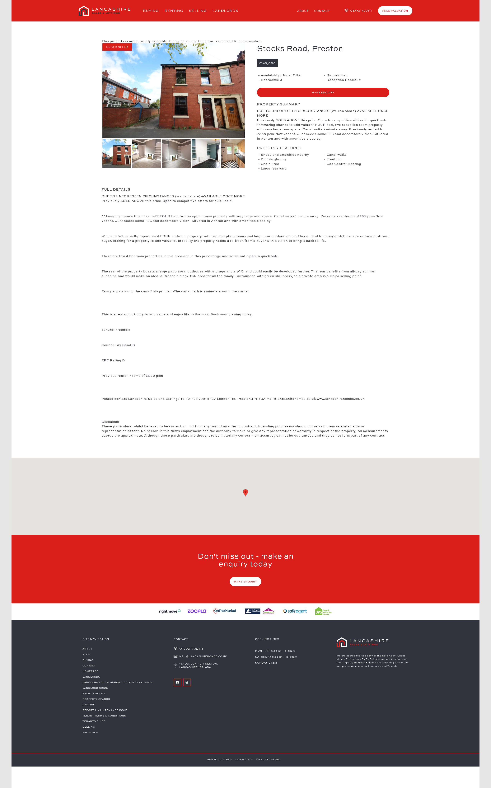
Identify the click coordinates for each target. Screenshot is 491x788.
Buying (151, 10)
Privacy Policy (94, 693)
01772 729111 (361, 10)
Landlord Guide (95, 687)
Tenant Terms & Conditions (104, 715)
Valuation (90, 732)
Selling (198, 10)
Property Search (96, 699)
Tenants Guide (94, 721)
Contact (322, 11)
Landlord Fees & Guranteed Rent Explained (117, 682)
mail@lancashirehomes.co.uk (203, 656)
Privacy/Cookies (219, 759)
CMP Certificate (268, 759)
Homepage (90, 671)
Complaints (244, 759)
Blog (86, 654)
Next (249, 91)
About (302, 11)
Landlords (225, 10)
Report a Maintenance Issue (105, 710)
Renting (174, 10)
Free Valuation (395, 10)
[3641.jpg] (173, 90)
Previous (97, 91)
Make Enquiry (323, 92)
